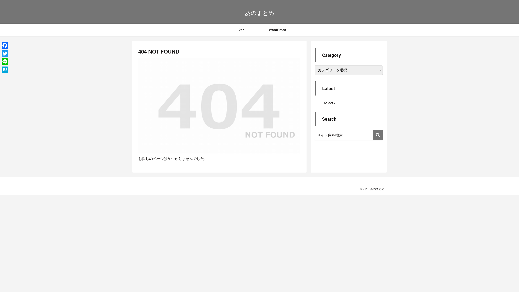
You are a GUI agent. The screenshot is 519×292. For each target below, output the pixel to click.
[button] (378, 135)
